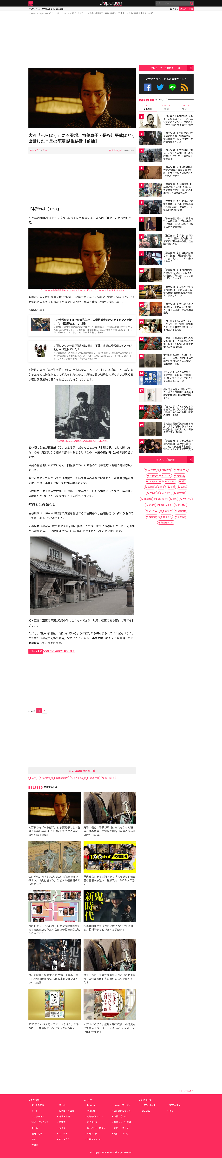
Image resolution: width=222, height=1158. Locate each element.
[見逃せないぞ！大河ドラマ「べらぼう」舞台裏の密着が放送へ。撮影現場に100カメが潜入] (110, 857)
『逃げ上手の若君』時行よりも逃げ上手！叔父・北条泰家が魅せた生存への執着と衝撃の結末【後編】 (178, 411)
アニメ (167, 475)
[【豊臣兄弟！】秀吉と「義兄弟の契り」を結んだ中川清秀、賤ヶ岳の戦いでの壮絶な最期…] (150, 309)
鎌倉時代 (182, 510)
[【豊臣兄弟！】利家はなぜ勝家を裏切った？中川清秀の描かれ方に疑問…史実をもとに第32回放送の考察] (150, 207)
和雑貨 (62, 1122)
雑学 (184, 481)
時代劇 (184, 487)
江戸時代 (46, 777)
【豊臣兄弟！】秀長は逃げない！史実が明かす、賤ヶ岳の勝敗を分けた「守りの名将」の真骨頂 (178, 154)
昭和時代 (153, 516)
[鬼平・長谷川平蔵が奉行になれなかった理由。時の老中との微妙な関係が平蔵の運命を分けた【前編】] (110, 808)
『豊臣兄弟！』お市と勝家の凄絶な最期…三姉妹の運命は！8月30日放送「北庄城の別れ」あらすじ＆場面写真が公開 (178, 446)
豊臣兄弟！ (166, 504)
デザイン (187, 499)
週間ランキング (121, 1133)
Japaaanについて (122, 1110)
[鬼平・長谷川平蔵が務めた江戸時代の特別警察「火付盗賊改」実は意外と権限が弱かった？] (110, 955)
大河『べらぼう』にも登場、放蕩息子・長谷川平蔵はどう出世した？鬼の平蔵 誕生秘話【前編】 (112, 13)
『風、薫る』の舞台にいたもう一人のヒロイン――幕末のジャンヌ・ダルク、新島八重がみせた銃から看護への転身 (178, 120)
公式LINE (172, 87)
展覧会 (168, 510)
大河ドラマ (182, 469)
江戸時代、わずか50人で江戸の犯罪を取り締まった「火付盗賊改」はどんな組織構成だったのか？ (54, 880)
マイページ (92, 1122)
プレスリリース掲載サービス (165, 68)
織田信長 (181, 493)
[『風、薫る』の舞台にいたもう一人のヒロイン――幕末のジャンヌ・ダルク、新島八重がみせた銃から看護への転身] (150, 121)
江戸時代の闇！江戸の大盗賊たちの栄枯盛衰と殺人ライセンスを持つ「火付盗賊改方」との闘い (93, 321)
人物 (44, 150)
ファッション (38, 1116)
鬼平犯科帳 (110, 777)
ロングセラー (155, 481)
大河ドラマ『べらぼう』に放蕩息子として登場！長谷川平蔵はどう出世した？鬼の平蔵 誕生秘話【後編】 (54, 831)
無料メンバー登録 (122, 1122)
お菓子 (151, 487)
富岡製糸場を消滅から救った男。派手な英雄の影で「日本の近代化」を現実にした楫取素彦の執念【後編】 (178, 428)
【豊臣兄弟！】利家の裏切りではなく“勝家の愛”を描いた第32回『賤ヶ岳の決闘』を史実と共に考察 (178, 240)
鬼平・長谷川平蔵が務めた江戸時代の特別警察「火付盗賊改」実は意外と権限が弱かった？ (110, 978)
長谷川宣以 (78, 777)
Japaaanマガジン (47, 13)
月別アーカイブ (121, 1127)
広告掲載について (95, 1116)
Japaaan (111, 3)
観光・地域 (37, 1133)
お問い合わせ (120, 1116)
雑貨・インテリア (40, 1122)
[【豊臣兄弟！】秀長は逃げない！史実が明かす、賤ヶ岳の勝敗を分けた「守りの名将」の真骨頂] (150, 155)
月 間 (184, 107)
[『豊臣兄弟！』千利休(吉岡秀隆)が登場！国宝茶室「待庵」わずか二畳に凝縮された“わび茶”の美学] (150, 173)
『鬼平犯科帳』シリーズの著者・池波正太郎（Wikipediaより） (82, 440)
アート (35, 1110)
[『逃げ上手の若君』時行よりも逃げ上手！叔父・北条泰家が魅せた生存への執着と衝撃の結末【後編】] (150, 412)
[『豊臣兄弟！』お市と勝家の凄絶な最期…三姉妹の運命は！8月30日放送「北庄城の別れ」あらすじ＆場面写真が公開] (150, 446)
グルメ (35, 1127)
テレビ (153, 493)
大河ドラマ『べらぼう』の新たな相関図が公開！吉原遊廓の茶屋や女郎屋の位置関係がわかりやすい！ (54, 929)
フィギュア (154, 510)
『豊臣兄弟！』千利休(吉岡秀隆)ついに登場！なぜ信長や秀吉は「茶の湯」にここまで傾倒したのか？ (178, 274)
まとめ (62, 1105)
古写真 (35, 1145)
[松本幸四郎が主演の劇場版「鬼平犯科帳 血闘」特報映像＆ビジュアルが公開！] (110, 906)
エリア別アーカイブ (96, 1127)
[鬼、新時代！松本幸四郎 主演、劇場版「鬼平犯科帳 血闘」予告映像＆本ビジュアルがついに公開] (54, 955)
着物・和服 (64, 1116)
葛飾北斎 (182, 516)
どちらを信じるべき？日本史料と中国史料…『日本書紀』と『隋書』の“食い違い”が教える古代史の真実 (178, 223)
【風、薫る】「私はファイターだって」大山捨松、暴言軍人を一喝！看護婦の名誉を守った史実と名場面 (178, 325)
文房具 (152, 504)
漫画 (172, 487)
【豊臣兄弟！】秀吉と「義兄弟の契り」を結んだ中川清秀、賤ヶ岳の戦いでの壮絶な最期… (178, 308)
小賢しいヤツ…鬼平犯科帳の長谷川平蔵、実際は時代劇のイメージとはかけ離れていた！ (93, 347)
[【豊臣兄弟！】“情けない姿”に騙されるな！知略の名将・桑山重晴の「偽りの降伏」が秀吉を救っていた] (150, 138)
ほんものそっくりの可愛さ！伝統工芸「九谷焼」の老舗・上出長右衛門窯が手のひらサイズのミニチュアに (178, 376)
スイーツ (171, 481)
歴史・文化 (62, 13)
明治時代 (148, 499)
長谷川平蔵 (94, 777)
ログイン (174, 8)
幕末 (162, 487)
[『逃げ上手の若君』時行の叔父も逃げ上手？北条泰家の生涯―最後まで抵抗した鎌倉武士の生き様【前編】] (150, 344)
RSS (185, 87)
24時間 (148, 107)
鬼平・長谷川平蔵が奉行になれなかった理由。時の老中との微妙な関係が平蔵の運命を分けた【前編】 (110, 831)
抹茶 (175, 499)
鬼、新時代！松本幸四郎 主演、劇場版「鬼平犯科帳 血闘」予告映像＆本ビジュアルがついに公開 (53, 978)
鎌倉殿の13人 (167, 522)
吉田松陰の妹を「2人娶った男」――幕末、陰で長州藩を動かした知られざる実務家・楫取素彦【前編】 (178, 359)
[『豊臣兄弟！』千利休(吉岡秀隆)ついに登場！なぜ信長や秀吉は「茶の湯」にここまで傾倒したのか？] (150, 275)
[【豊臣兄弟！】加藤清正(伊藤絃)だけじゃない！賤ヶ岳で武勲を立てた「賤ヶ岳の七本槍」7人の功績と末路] (150, 190)
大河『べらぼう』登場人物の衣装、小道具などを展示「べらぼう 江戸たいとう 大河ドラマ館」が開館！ (110, 1027)
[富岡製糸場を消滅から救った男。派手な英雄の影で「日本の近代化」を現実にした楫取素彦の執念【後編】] (150, 429)
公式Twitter (160, 87)
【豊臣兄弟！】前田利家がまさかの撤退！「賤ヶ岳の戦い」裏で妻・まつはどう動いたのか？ (178, 257)
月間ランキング (94, 1139)
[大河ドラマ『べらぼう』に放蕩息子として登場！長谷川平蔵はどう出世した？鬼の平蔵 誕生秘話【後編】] (54, 808)
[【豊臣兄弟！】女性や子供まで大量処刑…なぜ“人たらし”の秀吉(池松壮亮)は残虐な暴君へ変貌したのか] (150, 292)
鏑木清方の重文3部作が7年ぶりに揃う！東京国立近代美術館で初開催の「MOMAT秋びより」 (178, 394)
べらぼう (166, 493)
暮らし (35, 1139)
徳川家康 (162, 499)
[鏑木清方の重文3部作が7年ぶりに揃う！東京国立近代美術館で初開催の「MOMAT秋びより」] (150, 395)
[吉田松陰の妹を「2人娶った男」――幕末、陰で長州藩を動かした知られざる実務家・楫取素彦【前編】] (150, 361)
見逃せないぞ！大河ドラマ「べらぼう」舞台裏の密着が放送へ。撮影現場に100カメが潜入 (110, 880)
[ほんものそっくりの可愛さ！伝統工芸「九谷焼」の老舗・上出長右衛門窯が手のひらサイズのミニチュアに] (150, 378)
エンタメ (63, 1133)
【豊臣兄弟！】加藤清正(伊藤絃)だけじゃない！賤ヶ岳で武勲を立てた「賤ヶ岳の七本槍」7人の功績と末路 (178, 188)
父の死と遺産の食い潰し (52, 651)
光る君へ (167, 516)
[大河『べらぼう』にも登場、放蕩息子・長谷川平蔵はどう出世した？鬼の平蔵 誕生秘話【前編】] (82, 98)
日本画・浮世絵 (66, 1110)
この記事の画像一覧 (83, 770)
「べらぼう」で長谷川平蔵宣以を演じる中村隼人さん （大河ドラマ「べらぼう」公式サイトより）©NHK (82, 290)
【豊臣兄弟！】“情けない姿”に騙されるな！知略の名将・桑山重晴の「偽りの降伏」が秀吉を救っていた (178, 137)
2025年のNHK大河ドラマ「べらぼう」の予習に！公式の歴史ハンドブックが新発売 (53, 1026)
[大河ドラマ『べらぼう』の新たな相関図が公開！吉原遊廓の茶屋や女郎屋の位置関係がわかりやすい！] (54, 906)
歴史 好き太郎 (115, 150)
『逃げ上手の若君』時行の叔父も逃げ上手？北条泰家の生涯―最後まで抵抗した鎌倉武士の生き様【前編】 (178, 342)
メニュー (30, 3)
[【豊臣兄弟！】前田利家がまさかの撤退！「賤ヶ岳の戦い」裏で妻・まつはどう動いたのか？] (150, 258)
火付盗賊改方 (62, 777)
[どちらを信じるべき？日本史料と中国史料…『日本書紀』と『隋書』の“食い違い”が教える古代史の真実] (150, 224)
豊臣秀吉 (182, 504)
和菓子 (62, 1127)
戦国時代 (166, 469)
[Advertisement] (82, 42)
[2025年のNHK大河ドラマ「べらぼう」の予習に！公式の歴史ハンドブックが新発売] (54, 1005)
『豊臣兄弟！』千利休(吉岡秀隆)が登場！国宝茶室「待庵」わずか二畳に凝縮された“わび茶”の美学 (178, 171)
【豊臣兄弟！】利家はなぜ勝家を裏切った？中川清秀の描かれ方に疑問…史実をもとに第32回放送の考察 (178, 205)
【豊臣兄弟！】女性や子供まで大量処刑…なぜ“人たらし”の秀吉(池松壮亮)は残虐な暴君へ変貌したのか (178, 291)
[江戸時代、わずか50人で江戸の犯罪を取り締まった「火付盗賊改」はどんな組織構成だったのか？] (54, 857)
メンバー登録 (186, 8)
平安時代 (154, 475)
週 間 (166, 107)
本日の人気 (92, 1133)
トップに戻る (187, 1090)
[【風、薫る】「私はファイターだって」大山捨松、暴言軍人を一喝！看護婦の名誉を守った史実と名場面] (150, 326)
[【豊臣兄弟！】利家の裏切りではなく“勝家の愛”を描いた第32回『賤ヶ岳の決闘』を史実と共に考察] (150, 241)
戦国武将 (181, 475)
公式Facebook (148, 87)
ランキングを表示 (165, 459)
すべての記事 (38, 1105)
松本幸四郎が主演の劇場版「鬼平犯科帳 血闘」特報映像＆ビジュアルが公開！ (109, 927)
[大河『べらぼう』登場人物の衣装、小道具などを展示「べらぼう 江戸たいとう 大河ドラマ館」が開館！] (110, 1005)
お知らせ (91, 1110)
